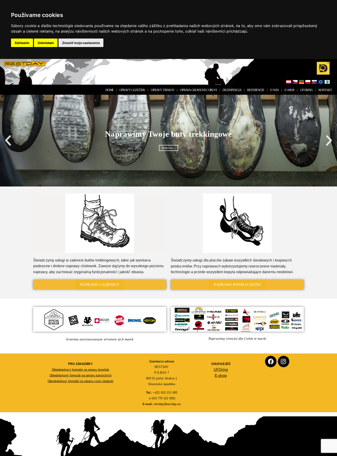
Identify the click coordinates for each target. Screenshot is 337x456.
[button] (8, 140)
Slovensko (314, 82)
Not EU (327, 82)
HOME (109, 90)
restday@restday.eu (167, 404)
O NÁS (274, 90)
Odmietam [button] (46, 43)
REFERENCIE (255, 90)
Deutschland (301, 82)
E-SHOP (289, 90)
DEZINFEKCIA (232, 90)
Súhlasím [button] (22, 43)
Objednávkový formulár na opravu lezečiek (80, 369)
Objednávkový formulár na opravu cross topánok (80, 381)
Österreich (288, 82)
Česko (295, 82)
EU (320, 82)
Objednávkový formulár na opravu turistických (80, 375)
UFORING (306, 90)
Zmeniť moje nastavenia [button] (81, 43)
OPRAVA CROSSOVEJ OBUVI (198, 90)
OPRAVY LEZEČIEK (132, 90)
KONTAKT (325, 90)
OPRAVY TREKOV (162, 90)
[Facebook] (270, 361)
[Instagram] (283, 361)
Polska (308, 82)
